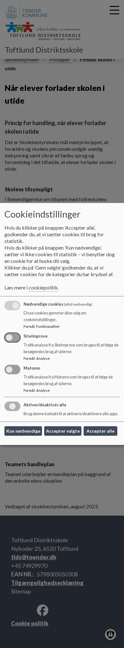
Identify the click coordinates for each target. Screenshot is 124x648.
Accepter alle (100, 431)
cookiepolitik (43, 287)
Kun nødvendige (23, 431)
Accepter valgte (63, 431)
